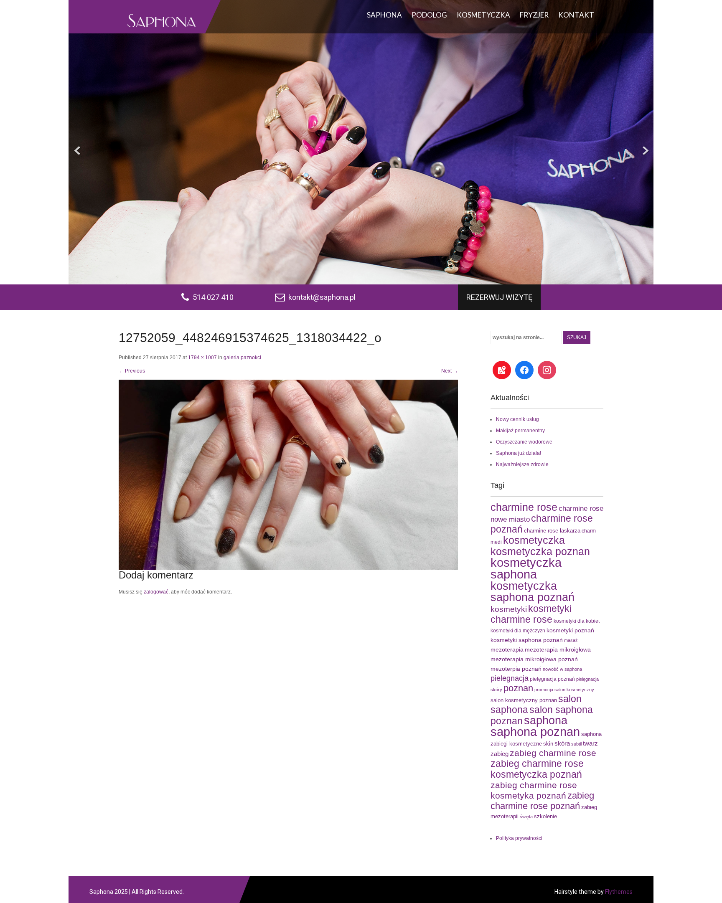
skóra (562, 743)
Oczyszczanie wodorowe (524, 442)
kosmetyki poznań (570, 630)
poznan (518, 688)
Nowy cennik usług (517, 419)
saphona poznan (535, 731)
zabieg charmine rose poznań (542, 800)
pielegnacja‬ (510, 678)
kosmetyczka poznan (540, 551)
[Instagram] (547, 370)
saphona (545, 720)
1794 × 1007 (202, 357)
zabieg (499, 753)
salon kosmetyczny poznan (524, 700)
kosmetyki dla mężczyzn (518, 631)
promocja (543, 689)
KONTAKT (576, 14)
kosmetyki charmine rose (531, 614)
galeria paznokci (242, 357)
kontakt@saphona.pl (322, 297)
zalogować (156, 592)
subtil (576, 743)
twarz (590, 743)
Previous (132, 371)
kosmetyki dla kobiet (577, 621)
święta (526, 816)
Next (449, 371)
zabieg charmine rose (553, 753)
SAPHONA (384, 14)
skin (548, 744)
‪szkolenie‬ (545, 816)
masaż (571, 640)
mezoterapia (507, 649)
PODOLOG (429, 14)
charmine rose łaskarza (552, 531)
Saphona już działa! (518, 453)
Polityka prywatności (519, 838)
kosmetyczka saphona (526, 568)
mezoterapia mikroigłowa (558, 649)
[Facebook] (524, 370)
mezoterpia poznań (516, 668)
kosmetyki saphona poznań (527, 640)
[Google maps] (502, 370)
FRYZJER (534, 14)
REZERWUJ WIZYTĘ (499, 297)
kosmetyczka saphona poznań (533, 592)
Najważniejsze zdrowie (522, 464)
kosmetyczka (534, 540)
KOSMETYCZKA (483, 14)
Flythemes (618, 891)
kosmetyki (509, 609)
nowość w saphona (562, 669)
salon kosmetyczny (574, 689)
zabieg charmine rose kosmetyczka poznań (537, 769)
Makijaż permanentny (520, 431)
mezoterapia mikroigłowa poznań (534, 659)
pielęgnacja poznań (552, 679)
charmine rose (524, 507)
